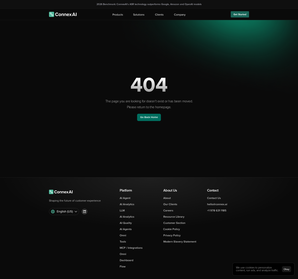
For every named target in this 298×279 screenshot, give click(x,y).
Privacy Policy (172, 235)
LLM (122, 210)
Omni (123, 235)
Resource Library (173, 216)
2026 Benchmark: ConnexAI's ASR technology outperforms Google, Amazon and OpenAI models (149, 4)
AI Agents (126, 229)
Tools (123, 241)
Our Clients (170, 204)
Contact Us (214, 198)
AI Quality (126, 223)
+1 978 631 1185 (216, 210)
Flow (123, 266)
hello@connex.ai (217, 204)
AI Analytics (127, 204)
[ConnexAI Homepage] (63, 14)
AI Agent (125, 198)
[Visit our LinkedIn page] (84, 211)
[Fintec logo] (63, 192)
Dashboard (126, 260)
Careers (168, 210)
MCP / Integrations (131, 248)
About (167, 198)
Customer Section (174, 223)
